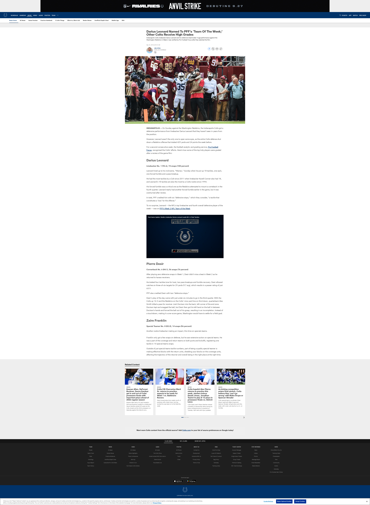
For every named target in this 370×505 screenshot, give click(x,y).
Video (133, 447)
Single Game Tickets (236, 456)
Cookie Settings (268, 501)
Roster (90, 450)
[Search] (340, 15)
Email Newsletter (256, 462)
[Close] (367, 501)
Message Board (256, 459)
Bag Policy (216, 459)
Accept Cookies (300, 501)
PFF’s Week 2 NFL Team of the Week (175, 208)
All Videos (133, 450)
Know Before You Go (276, 450)
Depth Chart (91, 453)
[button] (185, 236)
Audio (157, 447)
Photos (179, 447)
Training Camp (216, 465)
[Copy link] (220, 49)
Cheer (178, 459)
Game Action (178, 453)
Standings (90, 459)
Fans (276, 459)
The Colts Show (157, 453)
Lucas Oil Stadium (216, 453)
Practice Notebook (110, 456)
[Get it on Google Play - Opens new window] (191, 482)
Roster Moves (110, 453)
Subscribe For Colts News (110, 462)
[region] (185, 501)
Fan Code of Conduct (216, 456)
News (110, 447)
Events (276, 465)
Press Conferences (133, 456)
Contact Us (196, 450)
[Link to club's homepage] (5, 15)
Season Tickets (237, 453)
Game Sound (157, 459)
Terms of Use (196, 462)
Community (276, 462)
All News (110, 450)
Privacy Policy (196, 459)
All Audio (157, 450)
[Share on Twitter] (213, 50)
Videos (256, 453)
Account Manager (236, 450)
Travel (178, 456)
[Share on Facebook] (209, 50)
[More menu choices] (57, 15)
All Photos (179, 450)
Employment (196, 453)
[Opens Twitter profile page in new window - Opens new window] (155, 52)
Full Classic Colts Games (133, 465)
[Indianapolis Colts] (185, 490)
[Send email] (217, 50)
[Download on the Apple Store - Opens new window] (178, 481)
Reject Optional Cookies (284, 501)
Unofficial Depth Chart (110, 459)
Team (90, 447)
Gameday (216, 462)
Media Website (256, 465)
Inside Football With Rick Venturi (157, 456)
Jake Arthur (157, 48)
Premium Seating (236, 462)
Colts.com (186, 430)
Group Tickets (236, 459)
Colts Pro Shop (216, 450)
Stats (90, 456)
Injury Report (90, 462)
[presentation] (244, 418)
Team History (90, 465)
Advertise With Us (196, 456)
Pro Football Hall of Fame (276, 472)
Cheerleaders (276, 456)
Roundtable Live (157, 462)
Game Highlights (133, 453)
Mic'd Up (133, 459)
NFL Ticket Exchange (236, 465)
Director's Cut (133, 462)
